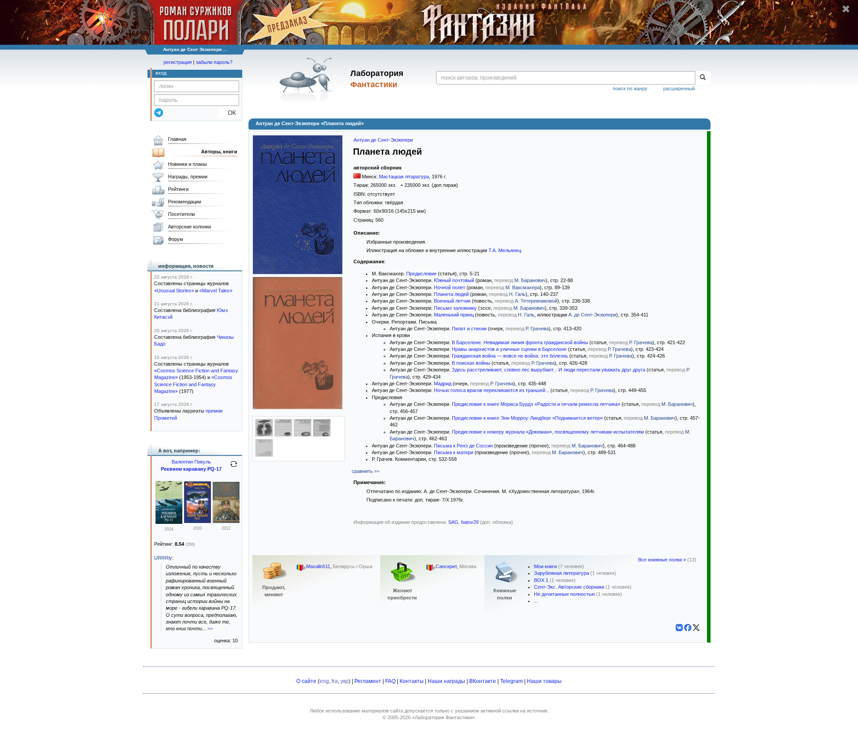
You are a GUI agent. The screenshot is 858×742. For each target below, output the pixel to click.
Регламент (367, 681)
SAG (453, 522)
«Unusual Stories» (174, 290)
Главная (177, 139)
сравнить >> (365, 471)
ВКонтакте (482, 681)
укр (345, 681)
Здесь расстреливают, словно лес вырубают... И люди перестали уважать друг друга (548, 369)
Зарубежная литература (561, 573)
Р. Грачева (537, 328)
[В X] (696, 627)
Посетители (181, 214)
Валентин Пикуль (191, 461)
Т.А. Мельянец (504, 250)
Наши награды (446, 681)
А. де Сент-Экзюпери (592, 314)
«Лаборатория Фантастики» (443, 717)
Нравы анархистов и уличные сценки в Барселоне (509, 349)
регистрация (178, 62)
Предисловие (421, 273)
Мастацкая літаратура (404, 176)
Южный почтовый (454, 280)
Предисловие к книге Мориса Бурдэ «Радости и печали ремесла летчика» (536, 404)
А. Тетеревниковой (536, 301)
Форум (175, 239)
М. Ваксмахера (522, 287)
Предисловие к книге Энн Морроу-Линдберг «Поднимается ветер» (527, 418)
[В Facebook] (687, 627)
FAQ (390, 681)
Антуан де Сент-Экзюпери (383, 140)
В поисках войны (471, 363)
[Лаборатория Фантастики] (307, 79)
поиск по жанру (630, 88)
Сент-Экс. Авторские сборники (569, 587)
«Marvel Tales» (215, 290)
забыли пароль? (214, 62)
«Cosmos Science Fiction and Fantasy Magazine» (193, 384)
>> (210, 628)
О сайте (306, 681)
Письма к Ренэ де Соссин (463, 445)
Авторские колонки (189, 226)
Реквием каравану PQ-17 (191, 469)
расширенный (679, 88)
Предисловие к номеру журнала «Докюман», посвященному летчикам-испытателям (548, 431)
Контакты (412, 681)
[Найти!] (703, 77)
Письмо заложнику (455, 308)
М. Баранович (530, 280)
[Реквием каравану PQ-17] (169, 522)
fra (335, 681)
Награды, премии (187, 176)
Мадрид (442, 383)
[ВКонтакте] (679, 627)
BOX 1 (541, 580)
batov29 (470, 522)
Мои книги (545, 566)
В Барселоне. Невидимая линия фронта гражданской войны (520, 342)
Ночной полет (449, 287)
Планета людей (451, 294)
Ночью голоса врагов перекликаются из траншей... (491, 390)
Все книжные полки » (662, 559)
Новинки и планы (187, 164)
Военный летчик (452, 301)
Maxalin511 (318, 566)
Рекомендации (184, 201)
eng (324, 681)
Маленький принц (454, 314)
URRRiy (163, 558)
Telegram (511, 681)
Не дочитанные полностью (564, 594)
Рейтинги (178, 189)
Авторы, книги (219, 151)
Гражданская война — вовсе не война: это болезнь (510, 355)
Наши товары (544, 681)
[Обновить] (233, 467)
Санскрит (446, 566)
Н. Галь (517, 294)
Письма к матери (453, 452)
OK (228, 113)
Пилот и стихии (469, 328)
